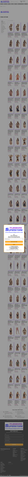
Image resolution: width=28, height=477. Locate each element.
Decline (14, 244)
